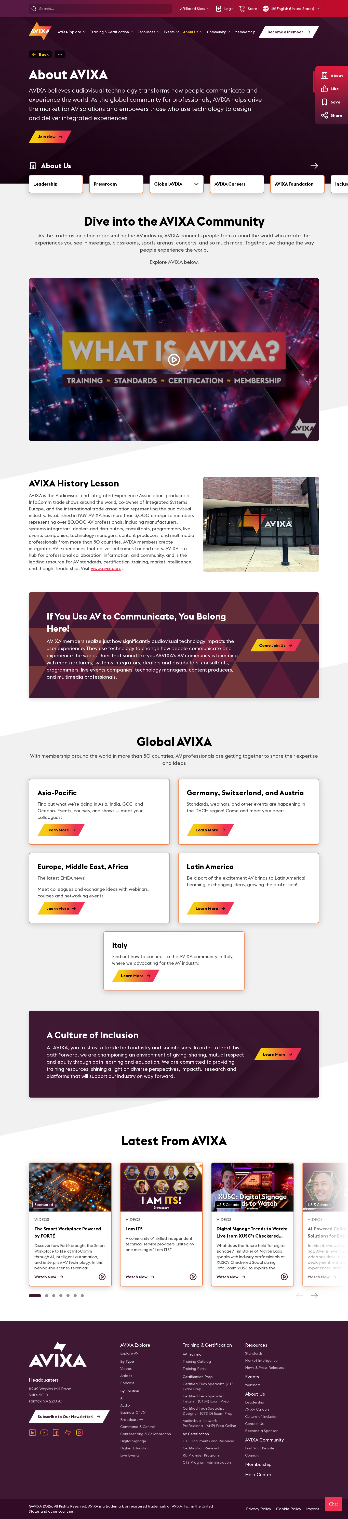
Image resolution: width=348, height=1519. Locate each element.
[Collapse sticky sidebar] (314, 82)
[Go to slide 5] (68, 1295)
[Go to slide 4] (60, 1295)
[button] (195, 8)
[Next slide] (314, 1296)
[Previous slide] (300, 1296)
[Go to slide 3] (53, 1295)
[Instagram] (79, 1432)
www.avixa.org (106, 568)
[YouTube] (44, 1432)
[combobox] (176, 184)
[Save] (324, 102)
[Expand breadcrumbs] (60, 54)
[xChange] (68, 1432)
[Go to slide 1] (35, 1295)
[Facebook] (56, 1432)
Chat (333, 1504)
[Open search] (34, 8)
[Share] (324, 115)
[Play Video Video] (174, 359)
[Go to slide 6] (75, 1295)
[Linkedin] (32, 1432)
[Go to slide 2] (46, 1295)
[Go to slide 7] (82, 1295)
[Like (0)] (324, 89)
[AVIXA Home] (40, 31)
